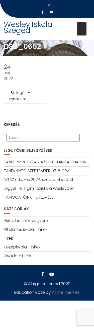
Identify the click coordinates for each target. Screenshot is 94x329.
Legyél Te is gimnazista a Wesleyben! (39, 188)
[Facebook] (43, 12)
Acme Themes (66, 292)
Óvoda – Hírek (17, 256)
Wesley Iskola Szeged (28, 27)
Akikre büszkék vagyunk (26, 221)
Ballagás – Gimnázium (18, 95)
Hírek (8, 238)
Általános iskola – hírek (25, 229)
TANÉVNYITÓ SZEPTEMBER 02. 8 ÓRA (36, 171)
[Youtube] (52, 12)
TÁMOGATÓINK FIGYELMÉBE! (29, 197)
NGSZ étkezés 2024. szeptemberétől (38, 179)
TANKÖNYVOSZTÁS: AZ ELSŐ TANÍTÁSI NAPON (45, 162)
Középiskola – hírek (22, 247)
